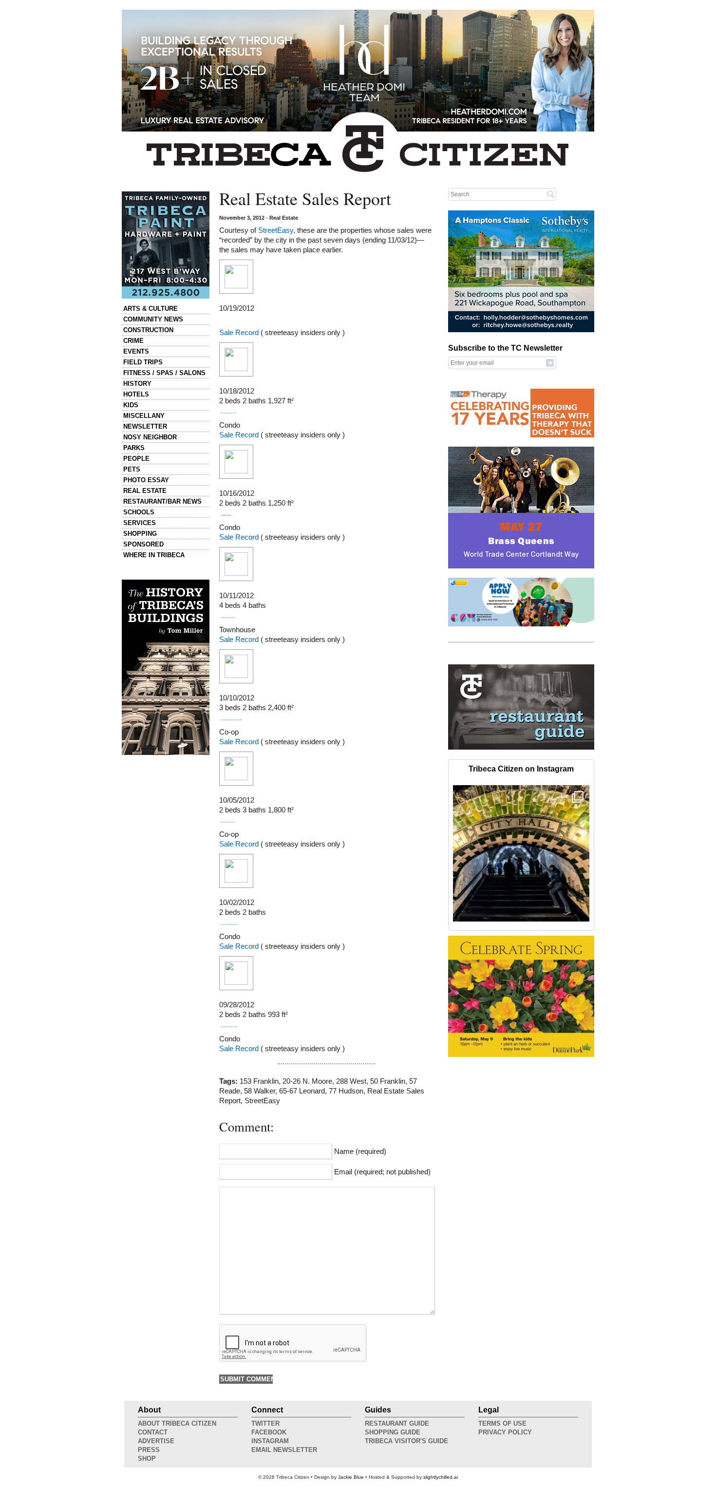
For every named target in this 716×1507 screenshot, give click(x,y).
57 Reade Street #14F (226, 515)
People (136, 458)
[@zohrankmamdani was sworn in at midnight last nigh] (521, 853)
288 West (351, 1081)
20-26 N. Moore (307, 1081)
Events (136, 351)
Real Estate (145, 490)
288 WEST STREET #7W (228, 822)
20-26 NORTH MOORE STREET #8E (231, 720)
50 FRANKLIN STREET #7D (229, 1027)
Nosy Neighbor (150, 437)
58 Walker (259, 1091)
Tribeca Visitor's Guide (406, 1441)
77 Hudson (346, 1091)
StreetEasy (275, 230)
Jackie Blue (351, 1477)
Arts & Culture (150, 308)
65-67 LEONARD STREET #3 (229, 924)
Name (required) (360, 1151)
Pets (131, 469)
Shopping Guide (392, 1432)
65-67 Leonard (302, 1091)
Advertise (156, 1441)
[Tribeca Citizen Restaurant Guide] (521, 747)
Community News (153, 319)
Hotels (136, 394)
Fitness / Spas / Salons (164, 373)
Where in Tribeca (154, 555)
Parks (134, 448)
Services (139, 523)
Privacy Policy (505, 1432)
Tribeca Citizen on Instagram (521, 769)
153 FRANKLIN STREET (228, 618)
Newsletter (145, 426)
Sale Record (239, 333)
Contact (153, 1432)
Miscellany (144, 415)
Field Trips (143, 362)
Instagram (270, 1441)
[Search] (551, 193)
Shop (147, 1458)
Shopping (140, 533)
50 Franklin (387, 1081)
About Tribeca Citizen (177, 1423)
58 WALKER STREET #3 (228, 413)
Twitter (265, 1423)
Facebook (268, 1432)
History (137, 383)
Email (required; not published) (382, 1172)
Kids (130, 405)
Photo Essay (146, 480)
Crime (133, 340)
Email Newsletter (284, 1449)
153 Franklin (259, 1081)
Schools (138, 512)
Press (149, 1449)
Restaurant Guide (397, 1423)
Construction (148, 330)
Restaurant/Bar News (162, 501)
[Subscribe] (550, 362)
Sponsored (143, 544)
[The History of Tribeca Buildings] (165, 667)
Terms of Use (502, 1423)
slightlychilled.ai (440, 1477)
